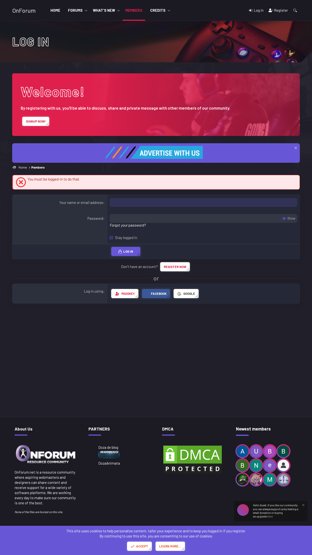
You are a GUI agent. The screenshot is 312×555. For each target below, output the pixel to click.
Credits (158, 10)
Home (55, 10)
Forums (75, 10)
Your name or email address (81, 202)
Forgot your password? (128, 225)
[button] (86, 10)
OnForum (24, 10)
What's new (104, 10)
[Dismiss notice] (295, 148)
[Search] (295, 10)
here (270, 516)
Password (95, 218)
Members (133, 10)
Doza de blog (108, 447)
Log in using (93, 291)
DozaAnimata (109, 463)
